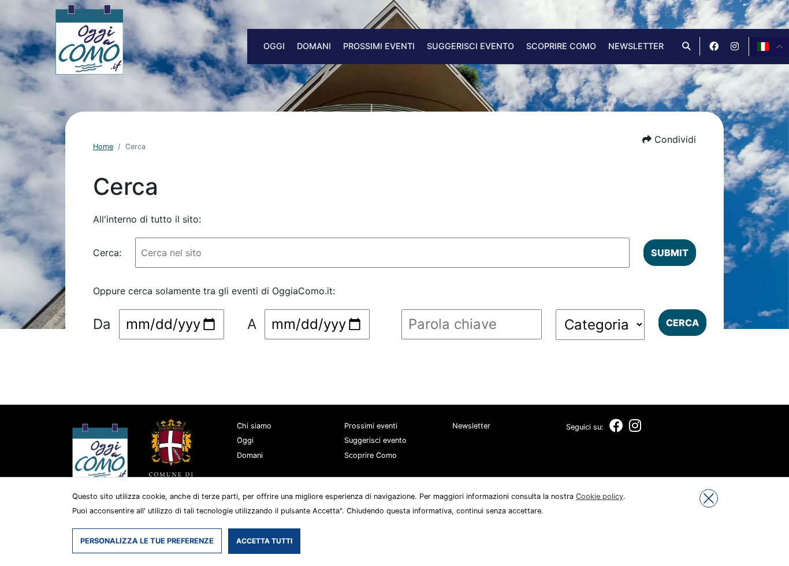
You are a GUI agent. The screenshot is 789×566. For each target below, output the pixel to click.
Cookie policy (599, 496)
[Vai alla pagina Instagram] (735, 46)
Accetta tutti (264, 541)
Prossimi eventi (379, 46)
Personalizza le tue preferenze (147, 541)
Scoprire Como (561, 46)
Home (103, 146)
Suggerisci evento (470, 46)
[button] (669, 139)
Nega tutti (708, 498)
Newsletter (636, 46)
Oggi (274, 46)
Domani (314, 46)
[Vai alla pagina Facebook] (714, 46)
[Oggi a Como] (89, 39)
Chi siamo (254, 425)
